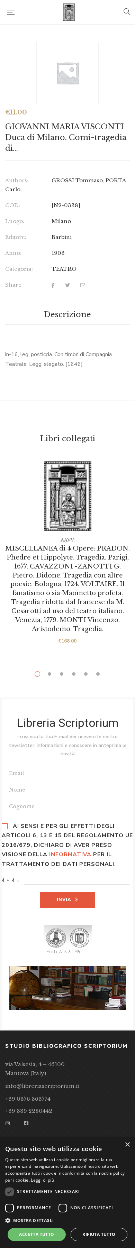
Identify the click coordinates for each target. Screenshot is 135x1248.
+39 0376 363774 (28, 1099)
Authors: (16, 180)
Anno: (13, 253)
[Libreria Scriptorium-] (69, 12)
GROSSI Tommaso (77, 180)
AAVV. (68, 540)
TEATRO (64, 269)
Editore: (15, 237)
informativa (70, 854)
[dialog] (67, 1192)
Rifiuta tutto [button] (98, 1234)
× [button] (127, 1144)
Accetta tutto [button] (36, 1234)
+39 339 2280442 (28, 1111)
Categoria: (19, 269)
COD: (12, 205)
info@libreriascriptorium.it (42, 1086)
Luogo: (14, 221)
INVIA (64, 900)
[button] (67, 1220)
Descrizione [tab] (67, 314)
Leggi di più (42, 1180)
